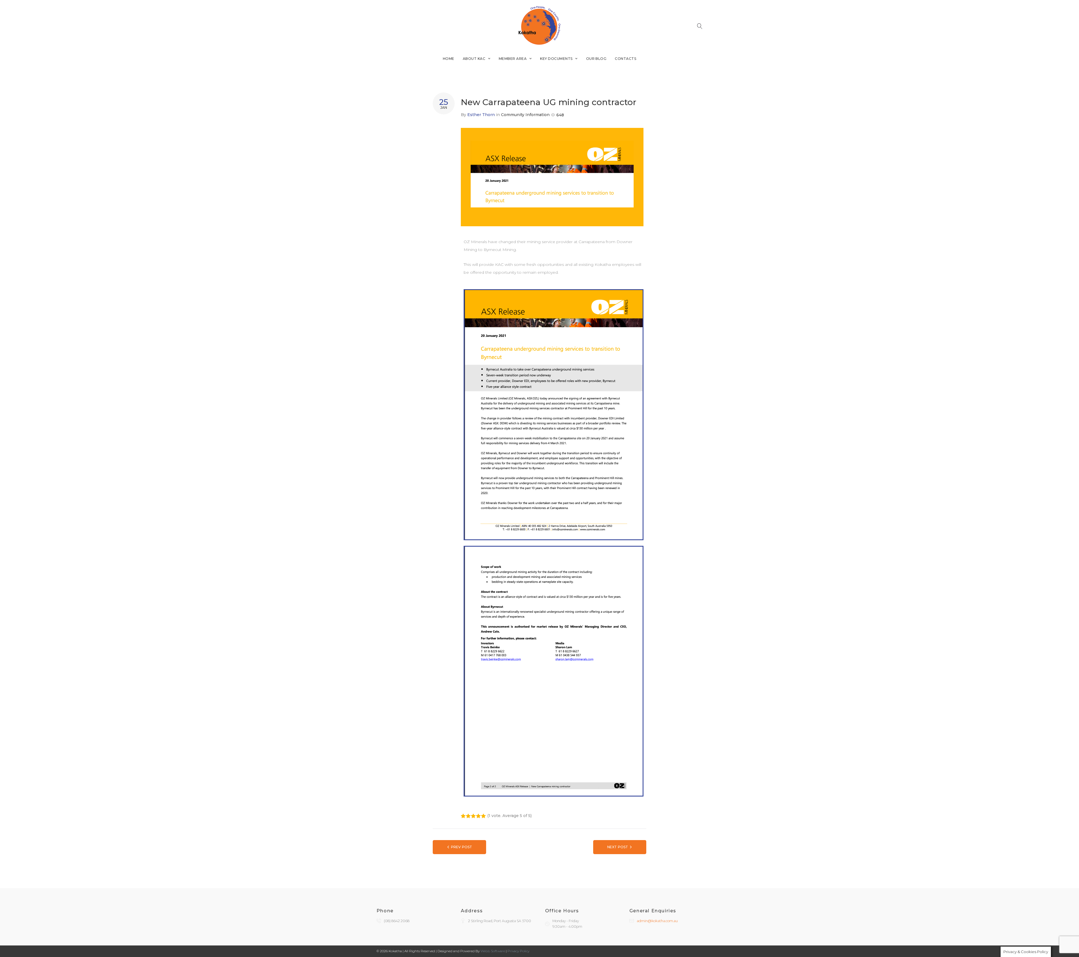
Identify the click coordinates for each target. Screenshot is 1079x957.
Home (448, 58)
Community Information (525, 114)
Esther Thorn (481, 114)
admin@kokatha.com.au (657, 921)
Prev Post (461, 847)
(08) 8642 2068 (396, 921)
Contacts (625, 58)
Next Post (617, 847)
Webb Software (492, 951)
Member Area (513, 58)
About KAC (474, 58)
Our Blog (596, 58)
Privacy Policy (518, 951)
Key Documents (556, 58)
